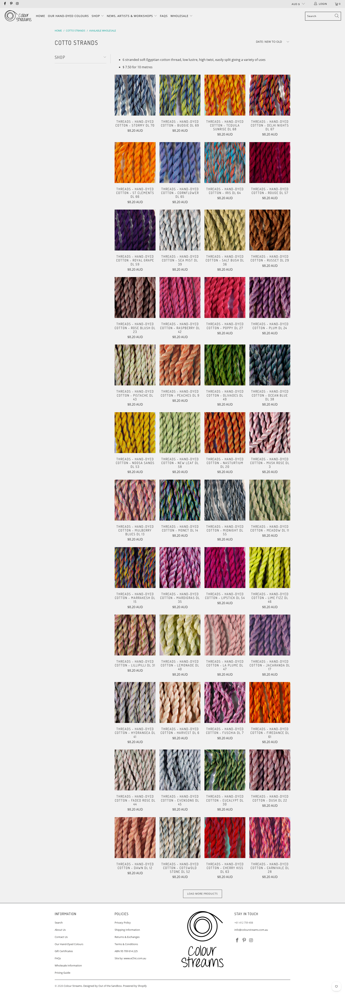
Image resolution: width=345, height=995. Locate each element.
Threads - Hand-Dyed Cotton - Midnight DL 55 (224, 500)
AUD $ (296, 4)
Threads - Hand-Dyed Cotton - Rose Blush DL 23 (135, 297)
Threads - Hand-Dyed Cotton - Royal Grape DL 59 (135, 230)
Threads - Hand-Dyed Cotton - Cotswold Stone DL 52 (180, 837)
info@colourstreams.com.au (251, 930)
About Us (60, 930)
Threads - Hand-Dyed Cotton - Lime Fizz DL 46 (269, 567)
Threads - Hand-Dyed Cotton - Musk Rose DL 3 (269, 432)
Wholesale (180, 16)
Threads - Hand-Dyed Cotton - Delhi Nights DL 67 (269, 95)
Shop (96, 16)
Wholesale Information (68, 965)
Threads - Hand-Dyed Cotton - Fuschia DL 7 (224, 702)
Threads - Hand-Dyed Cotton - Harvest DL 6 (180, 702)
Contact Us (61, 937)
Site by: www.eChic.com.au (130, 958)
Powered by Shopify (135, 986)
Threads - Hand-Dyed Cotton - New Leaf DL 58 (180, 432)
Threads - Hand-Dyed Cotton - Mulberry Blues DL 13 (135, 500)
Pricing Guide (62, 972)
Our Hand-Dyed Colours (68, 16)
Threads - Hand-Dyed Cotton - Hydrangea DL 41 (135, 702)
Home (40, 16)
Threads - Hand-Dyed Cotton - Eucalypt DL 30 (224, 769)
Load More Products (202, 893)
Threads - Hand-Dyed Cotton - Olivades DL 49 (224, 365)
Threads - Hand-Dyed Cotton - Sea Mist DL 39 (180, 230)
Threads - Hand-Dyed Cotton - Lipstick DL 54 (224, 567)
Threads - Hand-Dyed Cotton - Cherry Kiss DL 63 (224, 837)
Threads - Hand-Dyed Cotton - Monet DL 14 (180, 500)
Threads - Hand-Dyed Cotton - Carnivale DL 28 (269, 837)
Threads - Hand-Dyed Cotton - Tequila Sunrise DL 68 (224, 95)
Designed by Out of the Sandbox (102, 986)
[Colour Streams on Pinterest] (11, 4)
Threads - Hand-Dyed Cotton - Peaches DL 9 (180, 365)
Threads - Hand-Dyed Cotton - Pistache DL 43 (135, 365)
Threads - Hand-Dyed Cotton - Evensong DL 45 (180, 769)
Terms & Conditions (126, 944)
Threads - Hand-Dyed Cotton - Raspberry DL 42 (180, 297)
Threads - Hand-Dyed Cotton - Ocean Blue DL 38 (269, 365)
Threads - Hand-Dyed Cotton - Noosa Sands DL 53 (135, 432)
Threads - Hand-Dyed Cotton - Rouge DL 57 (269, 162)
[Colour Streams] (18, 16)
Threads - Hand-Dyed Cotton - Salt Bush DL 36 (224, 230)
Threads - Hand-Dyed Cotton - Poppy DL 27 (224, 297)
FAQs (164, 16)
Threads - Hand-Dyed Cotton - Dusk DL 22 (269, 769)
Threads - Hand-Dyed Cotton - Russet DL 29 (269, 230)
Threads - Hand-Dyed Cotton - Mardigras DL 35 (180, 567)
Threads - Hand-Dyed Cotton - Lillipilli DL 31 (135, 635)
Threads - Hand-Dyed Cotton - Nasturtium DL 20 (224, 432)
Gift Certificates (64, 951)
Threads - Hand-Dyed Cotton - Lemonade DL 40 (180, 635)
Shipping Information (127, 930)
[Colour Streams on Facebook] (4, 4)
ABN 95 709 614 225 (126, 951)
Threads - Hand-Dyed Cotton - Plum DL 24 (269, 297)
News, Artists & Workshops (130, 16)
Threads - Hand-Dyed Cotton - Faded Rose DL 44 (135, 769)
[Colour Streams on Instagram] (17, 4)
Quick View (135, 103)
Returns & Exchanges (127, 937)
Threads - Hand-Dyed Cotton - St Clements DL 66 (135, 162)
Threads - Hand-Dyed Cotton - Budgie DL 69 (180, 95)
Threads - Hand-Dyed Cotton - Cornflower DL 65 (180, 162)
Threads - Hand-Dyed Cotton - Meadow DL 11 (269, 500)
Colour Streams (73, 986)
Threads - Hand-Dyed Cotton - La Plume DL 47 (224, 635)
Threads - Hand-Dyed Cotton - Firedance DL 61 (269, 702)
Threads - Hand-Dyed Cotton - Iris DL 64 (224, 162)
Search (59, 922)
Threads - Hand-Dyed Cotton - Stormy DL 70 (135, 95)
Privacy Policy (123, 922)
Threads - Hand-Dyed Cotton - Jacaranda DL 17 (269, 635)
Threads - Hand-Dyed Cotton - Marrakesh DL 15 (135, 567)
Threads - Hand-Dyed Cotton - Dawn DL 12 (135, 837)
